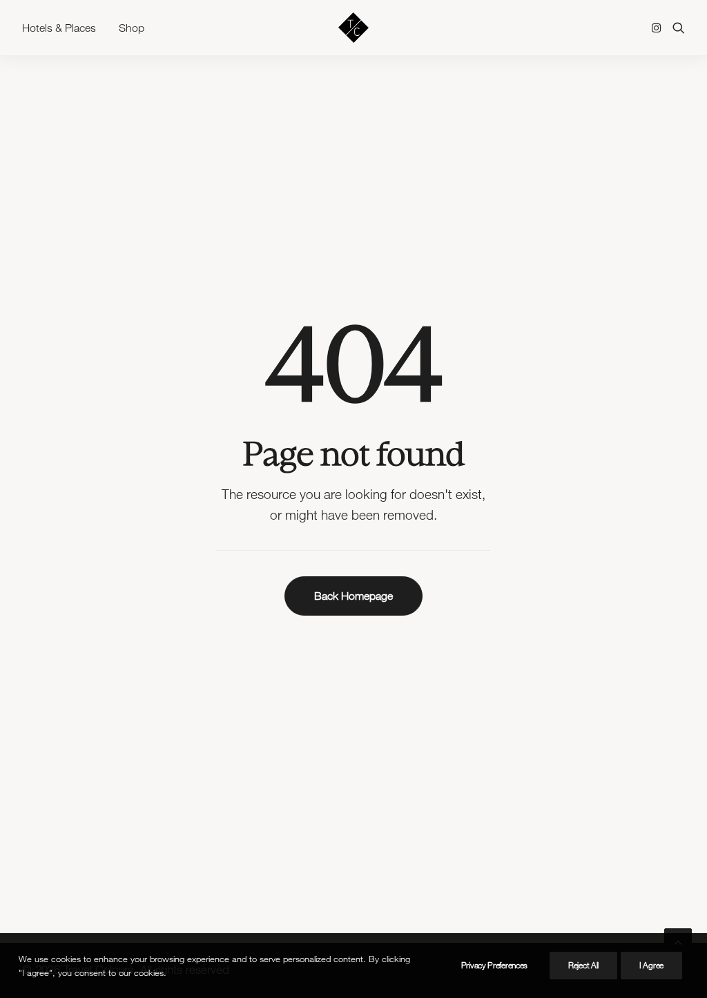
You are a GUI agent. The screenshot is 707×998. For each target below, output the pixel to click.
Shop (131, 27)
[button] (659, 27)
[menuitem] (64, 27)
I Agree (651, 965)
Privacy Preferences (494, 965)
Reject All (583, 965)
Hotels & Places (59, 27)
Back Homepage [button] (353, 595)
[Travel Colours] (353, 27)
